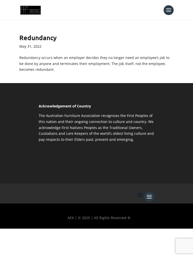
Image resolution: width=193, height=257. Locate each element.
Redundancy (38, 37)
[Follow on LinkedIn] (50, 234)
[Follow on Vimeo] (64, 234)
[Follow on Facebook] (6, 234)
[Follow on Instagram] (35, 234)
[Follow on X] (21, 234)
